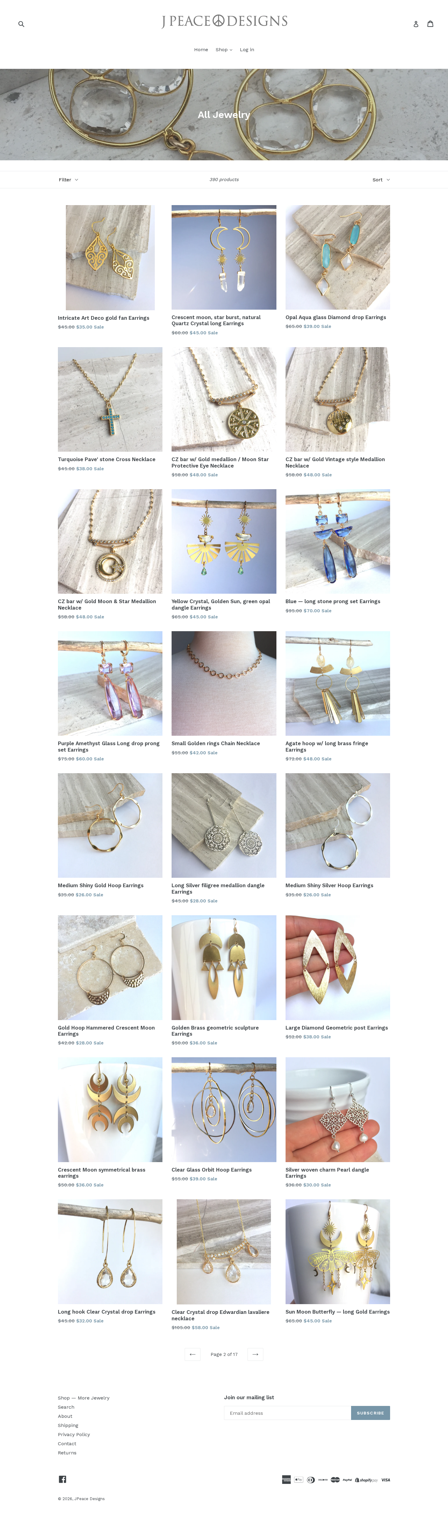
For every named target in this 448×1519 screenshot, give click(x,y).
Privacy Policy (74, 1434)
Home (201, 49)
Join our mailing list (249, 1397)
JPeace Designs (89, 1498)
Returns (67, 1453)
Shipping (68, 1425)
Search (66, 1407)
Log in (247, 49)
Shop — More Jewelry (83, 1398)
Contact (67, 1443)
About (65, 1416)
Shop (222, 49)
